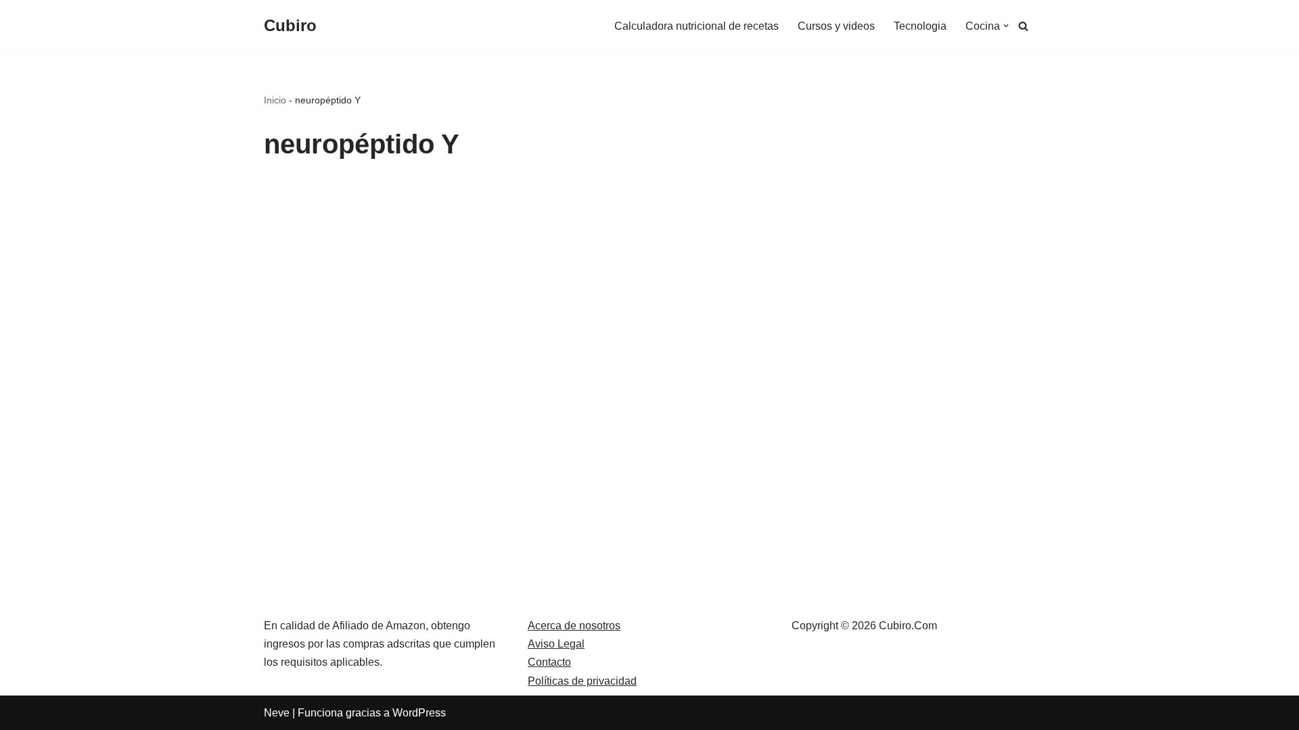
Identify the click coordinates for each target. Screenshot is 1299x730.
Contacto (549, 662)
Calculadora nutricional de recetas (696, 26)
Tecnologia (920, 26)
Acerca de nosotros (574, 625)
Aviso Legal (556, 644)
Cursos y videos (836, 26)
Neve (277, 713)
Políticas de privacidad (582, 681)
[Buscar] (1023, 26)
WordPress (419, 713)
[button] (1006, 25)
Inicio (275, 100)
